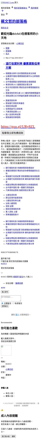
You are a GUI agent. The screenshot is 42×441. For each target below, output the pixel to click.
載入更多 (5, 292)
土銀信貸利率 (11, 195)
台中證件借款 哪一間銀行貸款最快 (20, 187)
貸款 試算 (10, 206)
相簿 (7, 48)
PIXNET (10, 403)
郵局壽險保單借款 (13, 117)
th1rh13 (4, 264)
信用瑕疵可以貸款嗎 (14, 109)
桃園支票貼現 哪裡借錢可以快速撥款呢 (22, 185)
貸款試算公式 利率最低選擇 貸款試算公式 (23, 96)
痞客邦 (16, 277)
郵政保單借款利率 (13, 209)
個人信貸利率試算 (13, 115)
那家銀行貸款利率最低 (15, 103)
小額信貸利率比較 (13, 201)
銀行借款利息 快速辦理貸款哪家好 (20, 168)
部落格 (8, 51)
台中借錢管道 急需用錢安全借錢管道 (21, 82)
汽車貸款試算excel (13, 112)
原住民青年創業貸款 (14, 198)
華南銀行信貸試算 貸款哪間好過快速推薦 (23, 176)
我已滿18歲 (6, 436)
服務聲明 (25, 406)
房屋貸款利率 (11, 100)
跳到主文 (4, 28)
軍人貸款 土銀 (11, 212)
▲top (3, 287)
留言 (21, 277)
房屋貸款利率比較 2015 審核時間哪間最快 (23, 93)
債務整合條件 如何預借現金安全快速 (21, 73)
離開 (13, 436)
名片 (7, 54)
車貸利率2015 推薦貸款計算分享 (19, 85)
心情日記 (20, 43)
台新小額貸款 (11, 203)
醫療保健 (19, 283)
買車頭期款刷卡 (12, 215)
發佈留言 (5, 306)
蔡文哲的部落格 (14, 21)
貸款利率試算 (11, 106)
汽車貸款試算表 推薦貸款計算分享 (20, 190)
